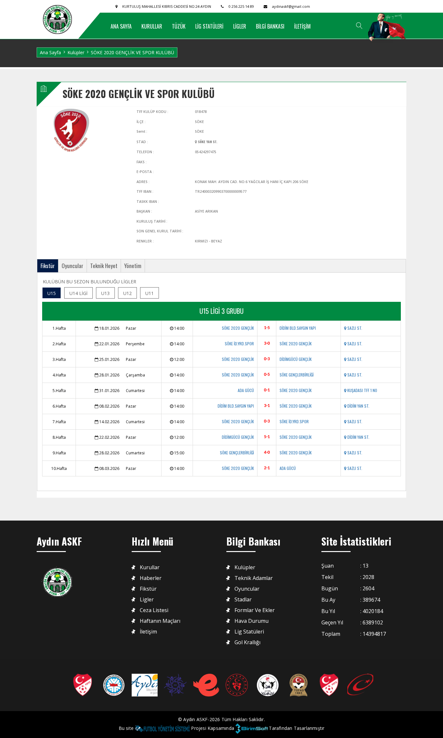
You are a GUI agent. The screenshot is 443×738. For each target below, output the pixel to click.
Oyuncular (72, 266)
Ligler (147, 599)
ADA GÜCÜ (246, 390)
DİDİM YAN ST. (357, 406)
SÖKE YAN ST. (207, 141)
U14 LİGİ (78, 293)
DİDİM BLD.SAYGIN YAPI (298, 328)
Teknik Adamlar (253, 578)
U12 (127, 293)
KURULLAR (151, 26)
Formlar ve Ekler (254, 610)
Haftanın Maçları (160, 621)
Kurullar (150, 567)
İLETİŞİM (302, 26)
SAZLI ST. (354, 328)
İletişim (148, 631)
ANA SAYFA (121, 26)
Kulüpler (75, 52)
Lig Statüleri (249, 631)
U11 (149, 293)
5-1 (267, 437)
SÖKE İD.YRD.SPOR (239, 343)
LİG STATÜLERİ (209, 26)
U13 (105, 293)
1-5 (267, 328)
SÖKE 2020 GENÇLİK (238, 328)
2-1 (267, 468)
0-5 (267, 374)
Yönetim (132, 266)
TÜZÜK (179, 26)
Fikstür (48, 266)
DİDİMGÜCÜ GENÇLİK (296, 359)
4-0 (267, 452)
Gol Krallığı (247, 642)
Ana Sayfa (50, 52)
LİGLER (239, 26)
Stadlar (243, 599)
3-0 (267, 343)
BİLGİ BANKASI (270, 26)
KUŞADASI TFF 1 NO (361, 390)
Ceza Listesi (154, 610)
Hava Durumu (251, 621)
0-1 (267, 390)
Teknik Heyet (103, 266)
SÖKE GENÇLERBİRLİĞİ (297, 374)
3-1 (267, 405)
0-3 (267, 359)
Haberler (151, 578)
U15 (51, 293)
